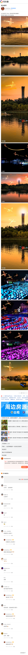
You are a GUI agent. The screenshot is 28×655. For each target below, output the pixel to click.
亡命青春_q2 (6, 586)
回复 (12, 489)
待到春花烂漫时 (7, 504)
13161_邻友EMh (7, 531)
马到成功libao (8, 8)
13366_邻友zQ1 (7, 624)
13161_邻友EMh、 (5, 399)
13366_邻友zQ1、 (18, 396)
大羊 (5, 605)
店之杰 (5, 559)
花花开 (5, 513)
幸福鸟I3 (5, 633)
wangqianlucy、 (5, 397)
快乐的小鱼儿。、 (20, 399)
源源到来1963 (7, 568)
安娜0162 (6, 494)
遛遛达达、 (13, 399)
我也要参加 (24, 467)
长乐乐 (5, 485)
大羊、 (24, 396)
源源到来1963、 (13, 397)
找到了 (5, 522)
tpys (5, 577)
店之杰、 (19, 397)
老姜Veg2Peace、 (8, 396)
